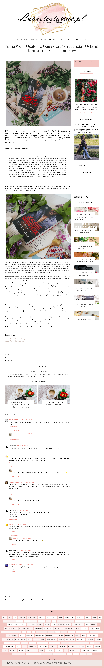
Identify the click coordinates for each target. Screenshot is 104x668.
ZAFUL (87, 624)
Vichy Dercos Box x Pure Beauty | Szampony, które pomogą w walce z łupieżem (84, 246)
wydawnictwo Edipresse (33, 654)
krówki (77, 635)
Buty (15, 617)
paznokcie (32, 643)
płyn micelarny (43, 646)
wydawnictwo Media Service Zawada (91, 650)
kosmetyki (71, 632)
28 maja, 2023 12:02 (26, 419)
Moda (60, 39)
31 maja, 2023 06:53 (27, 498)
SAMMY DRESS (31, 624)
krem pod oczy (69, 635)
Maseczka (41, 621)
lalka (29, 639)
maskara (61, 639)
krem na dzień (50, 635)
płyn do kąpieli (33, 646)
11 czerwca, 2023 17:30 (30, 564)
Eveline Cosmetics (69, 617)
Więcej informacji (80, 663)
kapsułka (63, 632)
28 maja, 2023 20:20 (29, 482)
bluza (91, 628)
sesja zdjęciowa (72, 646)
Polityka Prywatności (81, 65)
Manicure (33, 621)
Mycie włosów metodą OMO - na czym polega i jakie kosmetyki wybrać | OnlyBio (22, 375)
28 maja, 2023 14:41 (23, 445)
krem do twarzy (39, 635)
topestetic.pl (49, 650)
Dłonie (60, 617)
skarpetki (81, 646)
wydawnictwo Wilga (59, 654)
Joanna (15, 433)
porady (19, 646)
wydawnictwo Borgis (18, 654)
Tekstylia (40, 624)
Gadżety (88, 617)
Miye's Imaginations (15, 564)
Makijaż (27, 621)
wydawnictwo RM (47, 654)
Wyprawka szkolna (78, 624)
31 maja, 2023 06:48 (27, 433)
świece (89, 654)
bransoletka (5, 632)
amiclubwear (38, 628)
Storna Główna (22, 39)
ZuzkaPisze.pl (13, 456)
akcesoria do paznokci (11, 628)
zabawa (69, 654)
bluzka (97, 628)
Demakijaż (41, 617)
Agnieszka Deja (14, 419)
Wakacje (68, 624)
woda (66, 650)
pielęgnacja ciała (42, 643)
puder (24, 646)
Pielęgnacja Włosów (13, 624)
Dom (48, 617)
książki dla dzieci (92, 635)
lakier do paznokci (8, 639)
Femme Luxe (80, 617)
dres (24, 632)
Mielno (48, 621)
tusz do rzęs (59, 650)
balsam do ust (59, 628)
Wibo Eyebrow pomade (83, 319)
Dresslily (53, 617)
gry (33, 632)
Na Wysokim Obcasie (15, 482)
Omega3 (71, 621)
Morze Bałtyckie (62, 621)
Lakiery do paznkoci (9, 621)
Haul (100, 617)
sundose (5, 650)
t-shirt (41, 650)
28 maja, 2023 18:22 (25, 456)
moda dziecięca (80, 639)
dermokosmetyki (15, 632)
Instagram (52, 659)
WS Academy (60, 624)
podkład (97, 643)
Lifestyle (34, 39)
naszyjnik (98, 639)
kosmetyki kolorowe (82, 632)
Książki (44, 39)
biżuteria (84, 628)
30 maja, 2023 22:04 (20, 524)
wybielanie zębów (74, 650)
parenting (24, 643)
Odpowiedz (13, 426)
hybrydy (50, 632)
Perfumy (84, 621)
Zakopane (93, 624)
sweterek (21, 650)
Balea (10, 617)
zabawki (76, 654)
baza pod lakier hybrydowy (72, 628)
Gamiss (94, 617)
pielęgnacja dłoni (54, 643)
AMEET (4, 617)
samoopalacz (62, 646)
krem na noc (59, 635)
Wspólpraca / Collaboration (84, 61)
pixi (92, 643)
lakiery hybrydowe (20, 639)
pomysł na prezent (9, 646)
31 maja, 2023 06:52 (27, 470)
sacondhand (53, 646)
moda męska (90, 639)
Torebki (47, 624)
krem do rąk (29, 635)
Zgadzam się (93, 663)
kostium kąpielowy (12, 635)
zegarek (83, 654)
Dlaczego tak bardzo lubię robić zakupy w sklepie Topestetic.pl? (84, 274)
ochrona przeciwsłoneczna (12, 643)
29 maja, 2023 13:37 (23, 510)
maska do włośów (51, 639)
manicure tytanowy (39, 639)
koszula (22, 635)
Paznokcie (77, 39)
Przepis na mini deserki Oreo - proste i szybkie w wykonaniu (84, 232)
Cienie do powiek (32, 617)
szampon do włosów (31, 650)
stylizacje (89, 646)
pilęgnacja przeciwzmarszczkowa (79, 643)
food (29, 632)
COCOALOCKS (22, 617)
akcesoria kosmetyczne (25, 628)
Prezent (23, 624)
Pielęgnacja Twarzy (94, 621)
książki (10, 360)
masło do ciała (70, 639)
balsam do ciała (48, 628)
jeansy (57, 632)
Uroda (68, 39)
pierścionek (65, 643)
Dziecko (52, 39)
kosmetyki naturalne (96, 632)
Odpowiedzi (15, 430)
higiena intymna (41, 632)
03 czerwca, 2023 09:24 (24, 550)
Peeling (78, 621)
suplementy (13, 650)
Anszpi (11, 524)
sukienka (97, 646)
